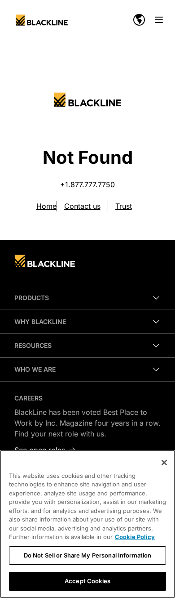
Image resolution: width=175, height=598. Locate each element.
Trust (123, 206)
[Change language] (139, 20)
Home (46, 206)
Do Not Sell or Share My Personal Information (88, 555)
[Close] (164, 462)
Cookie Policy (135, 536)
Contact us (82, 206)
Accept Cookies (87, 581)
